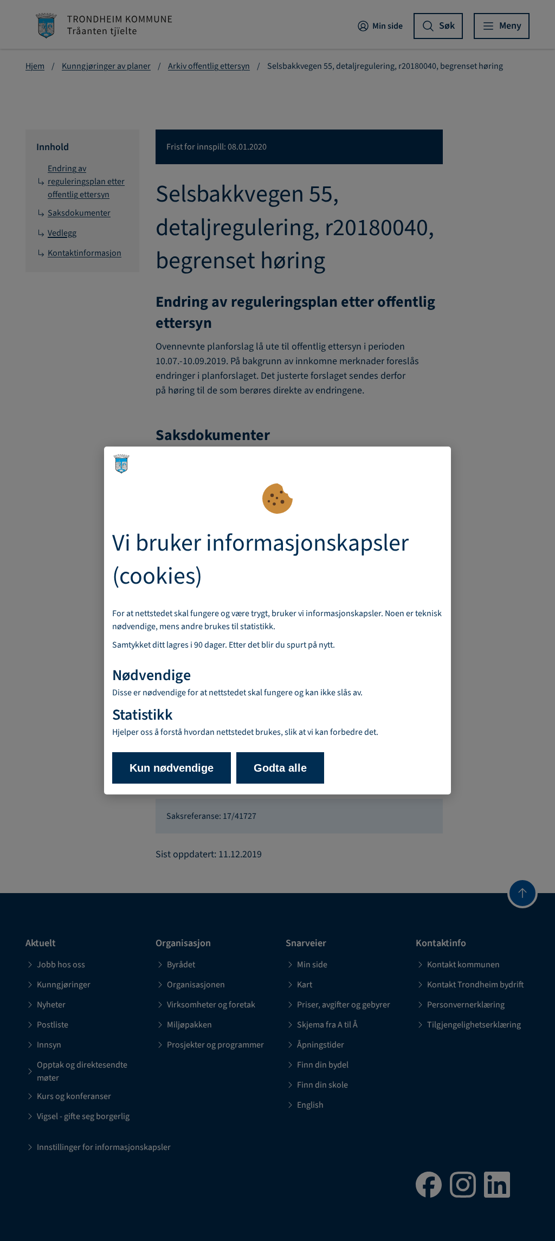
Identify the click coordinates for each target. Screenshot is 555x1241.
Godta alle (280, 768)
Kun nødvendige (172, 768)
